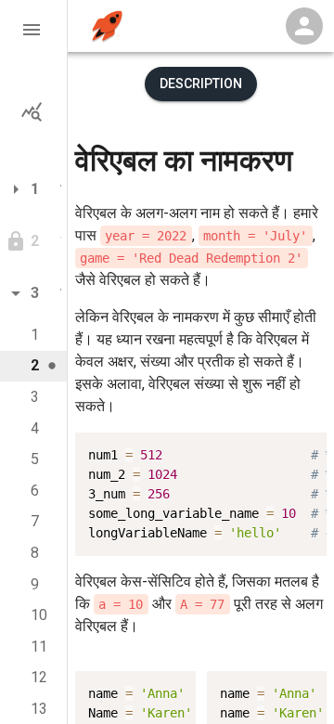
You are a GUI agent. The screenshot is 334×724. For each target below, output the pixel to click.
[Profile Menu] (304, 26)
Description (201, 83)
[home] (107, 26)
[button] (33, 29)
